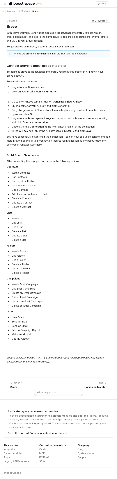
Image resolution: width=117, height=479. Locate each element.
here (39, 144)
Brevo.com (68, 46)
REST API (44, 457)
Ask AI (103, 3)
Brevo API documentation (39, 53)
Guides (43, 449)
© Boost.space (12, 472)
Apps (7, 457)
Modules (25, 11)
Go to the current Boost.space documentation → (37, 433)
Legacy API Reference (17, 461)
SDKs (42, 461)
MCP (42, 453)
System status (86, 453)
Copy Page (100, 21)
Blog (80, 449)
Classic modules (13, 453)
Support (82, 457)
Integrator (9, 449)
